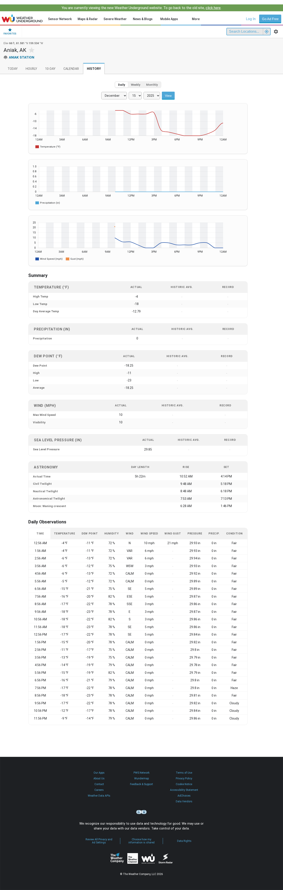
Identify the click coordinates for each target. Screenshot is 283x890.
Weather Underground (148, 858)
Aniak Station (21, 57)
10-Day (50, 69)
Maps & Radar (88, 19)
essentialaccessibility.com (141, 812)
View (168, 95)
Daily (121, 84)
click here (213, 8)
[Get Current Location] (266, 31)
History (94, 69)
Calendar (71, 69)
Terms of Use (184, 772)
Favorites (10, 33)
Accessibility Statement (184, 790)
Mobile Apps (169, 19)
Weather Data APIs (99, 795)
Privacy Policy (184, 778)
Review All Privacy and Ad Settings (99, 841)
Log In (251, 19)
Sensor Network (60, 19)
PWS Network (141, 772)
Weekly (135, 84)
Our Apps (99, 772)
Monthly (152, 84)
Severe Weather (115, 19)
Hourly (31, 69)
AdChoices (184, 795)
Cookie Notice (184, 784)
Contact (99, 784)
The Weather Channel (132, 858)
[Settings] (276, 31)
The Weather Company (117, 858)
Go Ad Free (270, 19)
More (196, 19)
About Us (99, 778)
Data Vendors (184, 801)
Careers (99, 790)
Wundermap (141, 778)
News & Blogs (143, 19)
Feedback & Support (141, 784)
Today (13, 69)
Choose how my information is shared (141, 841)
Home (22, 18)
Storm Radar (165, 858)
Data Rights (184, 841)
